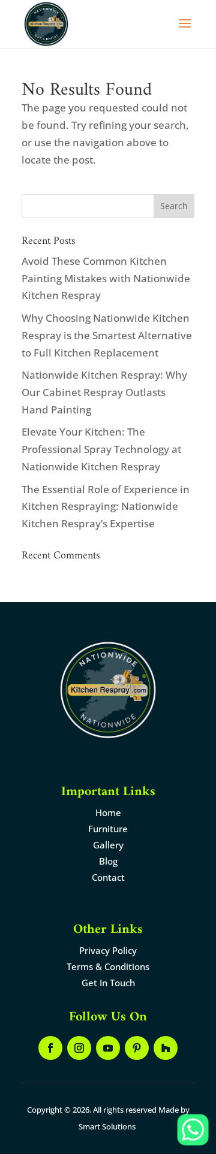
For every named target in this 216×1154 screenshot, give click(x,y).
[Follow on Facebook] (50, 1048)
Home (108, 812)
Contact (108, 877)
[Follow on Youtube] (108, 1048)
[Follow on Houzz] (166, 1048)
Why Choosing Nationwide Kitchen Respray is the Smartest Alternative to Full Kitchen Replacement (107, 335)
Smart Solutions (107, 1126)
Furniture (108, 829)
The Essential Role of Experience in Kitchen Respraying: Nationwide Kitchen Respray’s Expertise (106, 506)
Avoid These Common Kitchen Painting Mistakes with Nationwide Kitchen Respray (106, 278)
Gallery (108, 845)
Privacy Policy (108, 950)
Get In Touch (108, 983)
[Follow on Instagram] (79, 1048)
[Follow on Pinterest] (137, 1048)
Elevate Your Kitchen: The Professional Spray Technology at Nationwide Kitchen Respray (101, 449)
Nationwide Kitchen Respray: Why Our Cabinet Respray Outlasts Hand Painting (104, 392)
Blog (108, 861)
